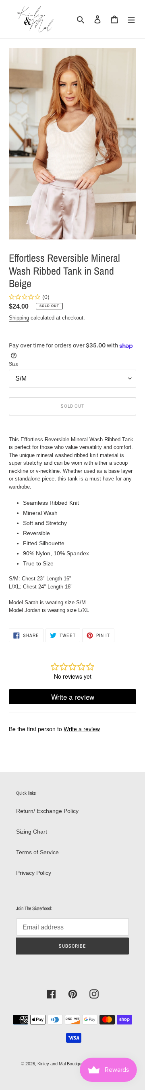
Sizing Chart (31, 831)
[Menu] (131, 19)
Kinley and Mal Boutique (60, 1063)
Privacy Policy (33, 873)
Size (14, 364)
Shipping (19, 318)
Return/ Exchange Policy (47, 811)
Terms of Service (37, 852)
